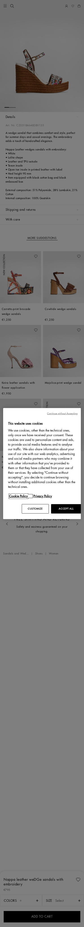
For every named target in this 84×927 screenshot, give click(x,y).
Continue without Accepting (62, 413)
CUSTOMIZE (35, 508)
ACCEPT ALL (66, 508)
